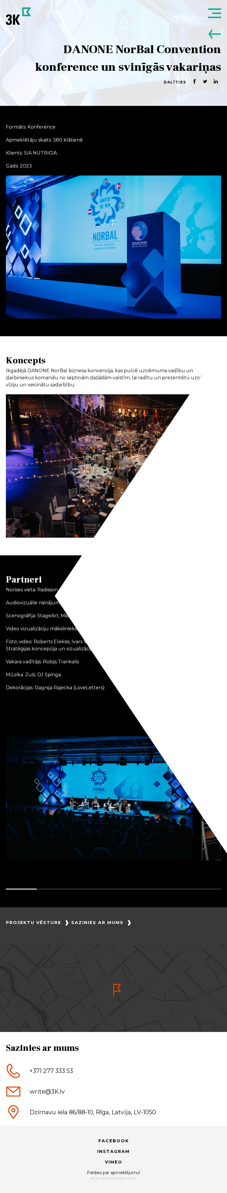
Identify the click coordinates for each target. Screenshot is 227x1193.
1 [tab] (21, 889)
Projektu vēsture (33, 922)
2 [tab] (52, 889)
